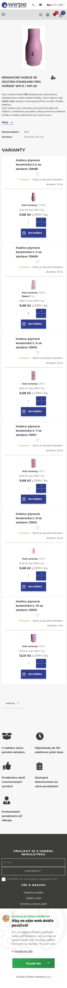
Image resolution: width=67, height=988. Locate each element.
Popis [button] (10, 703)
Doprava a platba (33, 892)
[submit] (37, 174)
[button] (3, 14)
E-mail (8, 862)
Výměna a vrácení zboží (33, 903)
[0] (60, 15)
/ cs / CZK (57, 4)
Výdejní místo (33, 898)
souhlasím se (15, 878)
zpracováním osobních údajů (41, 879)
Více (5, 122)
